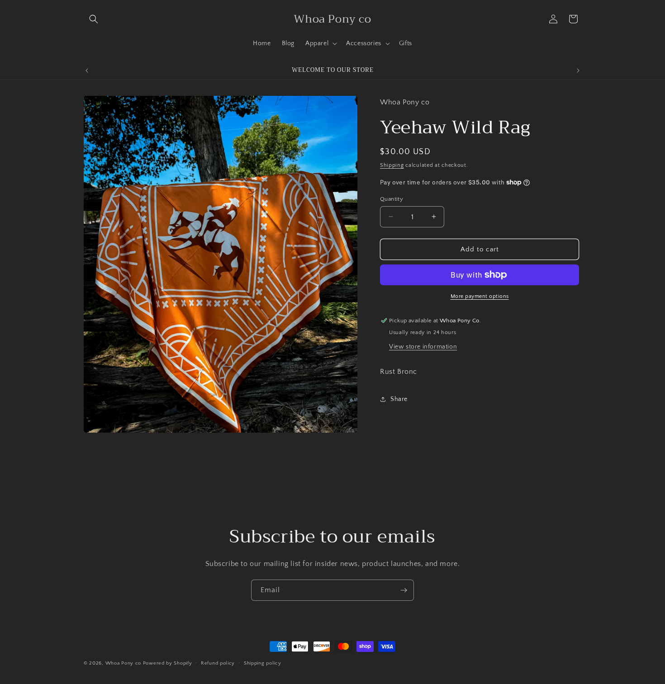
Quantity (391, 198)
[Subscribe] (403, 590)
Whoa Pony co (123, 663)
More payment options (480, 296)
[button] (94, 19)
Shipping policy (262, 663)
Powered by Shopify (167, 663)
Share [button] (399, 399)
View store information (423, 346)
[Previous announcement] (87, 70)
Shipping (392, 165)
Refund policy (218, 663)
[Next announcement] (578, 70)
